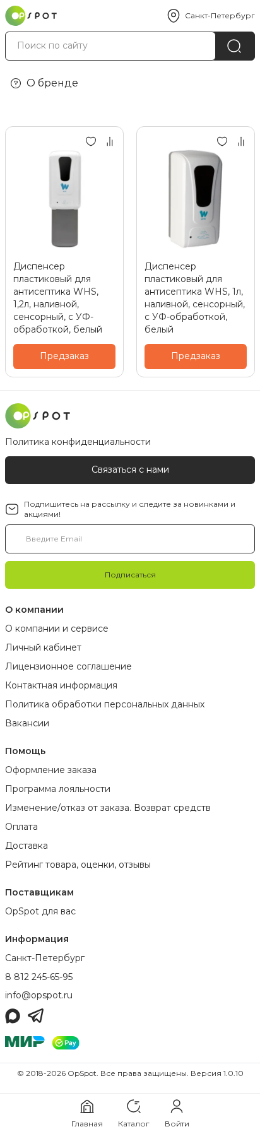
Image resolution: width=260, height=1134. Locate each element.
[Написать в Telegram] (36, 1016)
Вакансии (27, 723)
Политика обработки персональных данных (104, 704)
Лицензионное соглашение (68, 666)
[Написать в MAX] (12, 1016)
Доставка (26, 845)
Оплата (21, 826)
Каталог (134, 1123)
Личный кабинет (43, 647)
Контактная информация (61, 685)
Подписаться (130, 574)
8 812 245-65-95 (39, 977)
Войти (177, 1123)
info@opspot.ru (39, 995)
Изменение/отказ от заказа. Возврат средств (108, 807)
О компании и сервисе (57, 628)
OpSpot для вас (40, 911)
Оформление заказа (51, 770)
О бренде (52, 83)
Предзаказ (64, 356)
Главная (87, 1123)
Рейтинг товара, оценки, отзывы (78, 864)
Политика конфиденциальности (78, 441)
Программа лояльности (57, 788)
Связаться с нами (130, 469)
